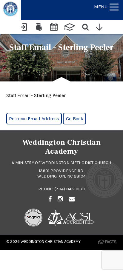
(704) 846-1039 (69, 189)
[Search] (86, 26)
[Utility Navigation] (100, 26)
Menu (100, 7)
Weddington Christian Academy (51, 241)
